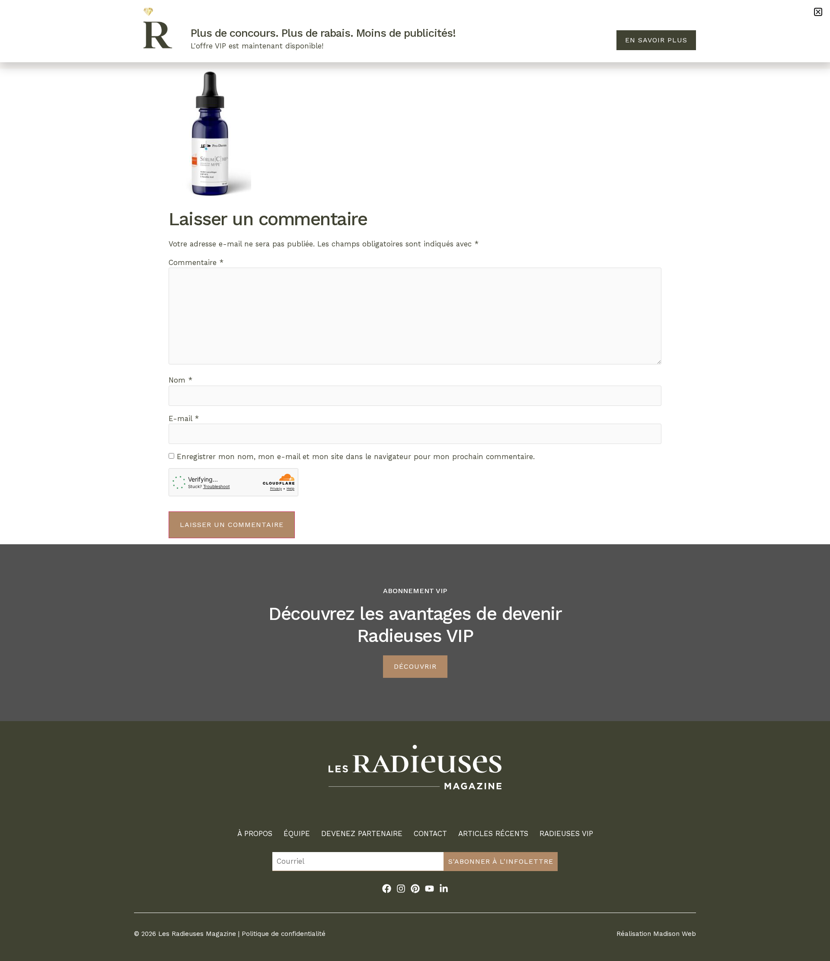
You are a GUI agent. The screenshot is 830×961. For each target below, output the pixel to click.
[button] (818, 12)
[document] (415, 480)
